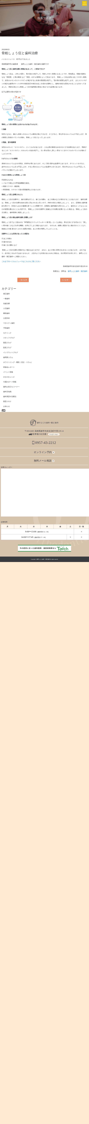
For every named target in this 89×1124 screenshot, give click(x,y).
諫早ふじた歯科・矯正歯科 (77, 271)
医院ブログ (7, 343)
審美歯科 (6, 313)
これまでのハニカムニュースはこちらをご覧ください (21, 261)
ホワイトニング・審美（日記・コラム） (18, 362)
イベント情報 (8, 372)
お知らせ (6, 406)
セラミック (7, 333)
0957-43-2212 (45, 443)
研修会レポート (9, 367)
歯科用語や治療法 (9, 396)
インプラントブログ (10, 352)
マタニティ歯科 (9, 323)
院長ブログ (7, 347)
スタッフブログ (9, 338)
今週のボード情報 (9, 382)
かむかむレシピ (9, 377)
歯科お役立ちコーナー (11, 387)
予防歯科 (6, 328)
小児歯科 (6, 308)
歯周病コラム (8, 357)
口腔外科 (6, 318)
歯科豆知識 (7, 392)
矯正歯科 (6, 294)
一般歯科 (6, 298)
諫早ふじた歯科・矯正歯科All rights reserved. (47, 559)
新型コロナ (7, 401)
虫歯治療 (6, 303)
